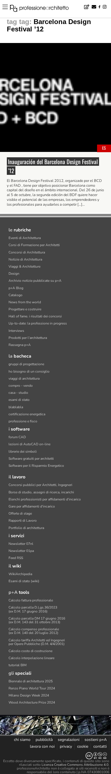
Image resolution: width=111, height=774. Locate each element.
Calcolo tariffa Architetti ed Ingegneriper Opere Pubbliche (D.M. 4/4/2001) (37, 642)
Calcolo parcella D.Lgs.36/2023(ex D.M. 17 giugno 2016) (33, 609)
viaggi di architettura (24, 378)
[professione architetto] (43, 9)
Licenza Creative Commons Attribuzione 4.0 (75, 764)
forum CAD (17, 437)
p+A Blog (16, 288)
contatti (100, 746)
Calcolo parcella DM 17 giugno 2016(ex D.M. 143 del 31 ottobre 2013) (37, 620)
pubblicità (44, 739)
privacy (66, 746)
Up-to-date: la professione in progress (38, 323)
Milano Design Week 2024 (29, 695)
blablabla (16, 407)
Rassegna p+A (20, 345)
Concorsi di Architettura (27, 252)
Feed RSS (16, 558)
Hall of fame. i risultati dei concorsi (35, 316)
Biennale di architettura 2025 (31, 681)
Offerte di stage (20, 513)
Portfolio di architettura (26, 528)
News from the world (25, 302)
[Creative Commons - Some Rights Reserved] (55, 755)
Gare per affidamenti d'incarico (32, 506)
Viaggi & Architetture (24, 266)
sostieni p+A (96, 739)
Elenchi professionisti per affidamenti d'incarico (45, 499)
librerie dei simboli (23, 451)
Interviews (16, 330)
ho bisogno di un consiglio (29, 371)
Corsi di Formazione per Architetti (34, 245)
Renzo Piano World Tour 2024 (32, 688)
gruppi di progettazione (26, 364)
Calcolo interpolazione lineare (31, 658)
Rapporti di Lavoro (23, 520)
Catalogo (15, 295)
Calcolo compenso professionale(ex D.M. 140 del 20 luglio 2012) (34, 631)
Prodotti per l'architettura (28, 338)
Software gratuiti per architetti (31, 458)
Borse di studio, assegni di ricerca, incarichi (41, 492)
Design (14, 273)
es (104, 148)
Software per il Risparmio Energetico (36, 465)
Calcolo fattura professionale (31, 600)
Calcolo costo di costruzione (30, 651)
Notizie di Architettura (25, 259)
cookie (82, 746)
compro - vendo (21, 385)
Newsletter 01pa (21, 551)
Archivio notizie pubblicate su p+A (35, 280)
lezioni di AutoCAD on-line (29, 444)
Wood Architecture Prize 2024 (32, 702)
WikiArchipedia (20, 574)
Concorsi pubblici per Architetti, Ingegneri (40, 485)
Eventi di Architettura (25, 238)
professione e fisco (23, 421)
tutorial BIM (17, 665)
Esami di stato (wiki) (24, 581)
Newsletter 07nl (21, 543)
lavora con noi (42, 746)
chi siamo (22, 739)
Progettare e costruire (25, 309)
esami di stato (19, 399)
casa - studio (18, 392)
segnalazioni (68, 739)
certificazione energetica (27, 414)
